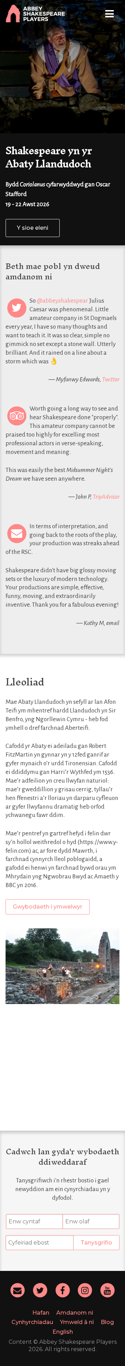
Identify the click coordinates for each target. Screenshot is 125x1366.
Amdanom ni (74, 1312)
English (62, 1332)
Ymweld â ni (77, 1322)
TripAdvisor (106, 497)
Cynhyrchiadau (32, 1322)
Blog (107, 1322)
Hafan (40, 1312)
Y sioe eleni (32, 228)
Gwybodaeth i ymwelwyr (47, 906)
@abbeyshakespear (62, 300)
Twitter (110, 379)
